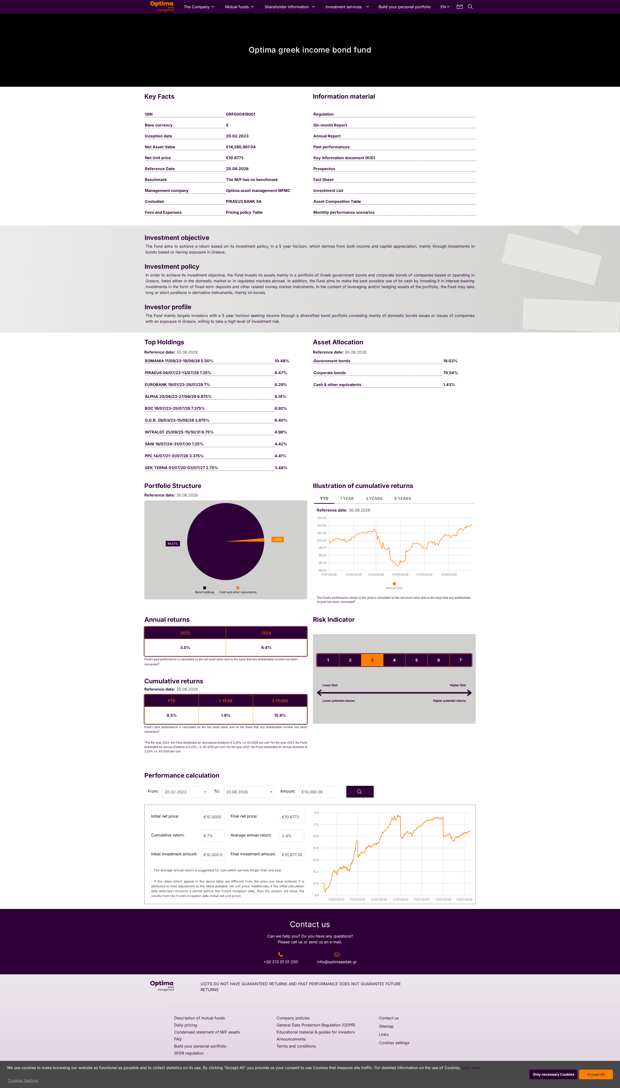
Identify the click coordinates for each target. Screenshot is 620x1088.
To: (217, 791)
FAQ (177, 1039)
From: (153, 791)
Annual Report (327, 136)
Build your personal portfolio (405, 6)
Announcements (291, 1039)
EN (443, 6)
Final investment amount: (253, 854)
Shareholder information (287, 6)
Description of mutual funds (199, 1018)
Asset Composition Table (337, 201)
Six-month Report (330, 125)
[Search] (470, 7)
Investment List (328, 190)
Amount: (287, 791)
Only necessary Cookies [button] (553, 1074)
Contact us (389, 1018)
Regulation (323, 114)
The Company (196, 6)
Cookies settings (394, 1042)
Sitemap (386, 1026)
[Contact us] (460, 7)
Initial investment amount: (174, 854)
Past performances (331, 146)
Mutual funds (237, 6)
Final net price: (244, 816)
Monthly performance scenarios (344, 212)
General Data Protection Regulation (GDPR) (316, 1025)
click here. (471, 1067)
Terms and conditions (296, 1046)
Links (383, 1034)
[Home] (159, 7)
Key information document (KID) (344, 157)
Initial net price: (165, 816)
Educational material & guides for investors (316, 1032)
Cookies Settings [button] (23, 1080)
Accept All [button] (596, 1074)
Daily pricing (185, 1025)
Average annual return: (251, 835)
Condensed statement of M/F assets (207, 1032)
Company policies (293, 1018)
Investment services (344, 6)
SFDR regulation (188, 1053)
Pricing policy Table (244, 212)
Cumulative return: (168, 835)
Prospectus (324, 168)
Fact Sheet (323, 179)
